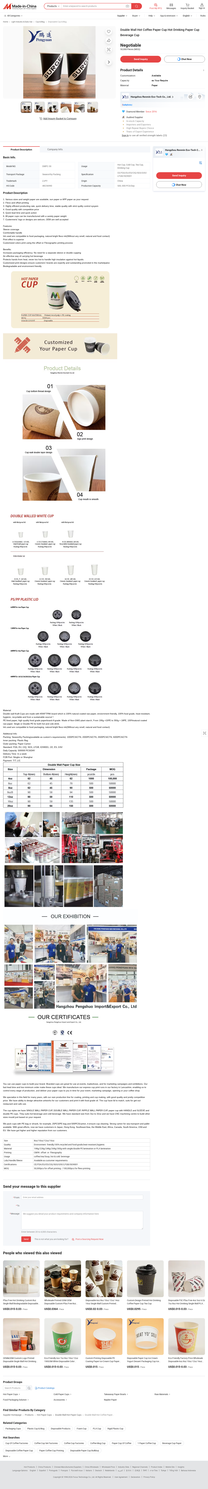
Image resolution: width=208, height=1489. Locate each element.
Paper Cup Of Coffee (121, 1443)
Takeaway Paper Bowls (115, 1394)
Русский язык (77, 1470)
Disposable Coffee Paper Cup (19, 1450)
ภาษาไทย (154, 1470)
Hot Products (29, 1467)
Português (53, 1470)
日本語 (137, 1470)
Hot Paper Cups (10, 1394)
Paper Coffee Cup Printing (51, 1450)
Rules (203, 15)
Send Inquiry (141, 59)
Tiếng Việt (173, 1470)
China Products (44, 1467)
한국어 (128, 1470)
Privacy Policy (149, 1477)
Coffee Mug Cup (98, 1443)
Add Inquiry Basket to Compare (59, 118)
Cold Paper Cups (61, 1394)
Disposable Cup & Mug (57, 21)
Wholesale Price (108, 1467)
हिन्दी (145, 1470)
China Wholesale (92, 1467)
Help (150, 15)
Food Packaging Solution (15, 1399)
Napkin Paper (110, 1399)
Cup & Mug (40, 21)
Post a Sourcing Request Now (88, 1239)
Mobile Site (170, 1467)
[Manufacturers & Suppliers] (19, 6)
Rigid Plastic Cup (115, 1428)
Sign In (125, 135)
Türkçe (163, 1470)
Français (64, 1470)
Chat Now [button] (186, 59)
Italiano (89, 1470)
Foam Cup (81, 1428)
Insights (181, 1467)
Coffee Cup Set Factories (46, 1443)
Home (5, 21)
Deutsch (98, 1470)
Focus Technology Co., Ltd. (84, 1477)
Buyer (135, 15)
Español (42, 1470)
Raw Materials (161, 1394)
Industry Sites (123, 1467)
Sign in (202, 8)
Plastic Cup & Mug (35, 1428)
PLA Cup (97, 1428)
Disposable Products (60, 1428)
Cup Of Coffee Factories (16, 1443)
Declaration (135, 1477)
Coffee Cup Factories (74, 1443)
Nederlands (110, 1470)
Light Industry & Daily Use (21, 21)
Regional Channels (140, 1467)
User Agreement (121, 1477)
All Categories (13, 15)
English (33, 1470)
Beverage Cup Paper (172, 1443)
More (5, 1456)
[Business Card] (200, 162)
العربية (120, 1470)
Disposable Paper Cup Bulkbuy (84, 1450)
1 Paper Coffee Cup (147, 1443)
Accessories (59, 1399)
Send (26, 1239)
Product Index (156, 1467)
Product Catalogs (46, 1387)
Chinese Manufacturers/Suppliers (67, 1467)
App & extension (167, 15)
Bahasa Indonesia (188, 1470)
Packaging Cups (13, 1428)
